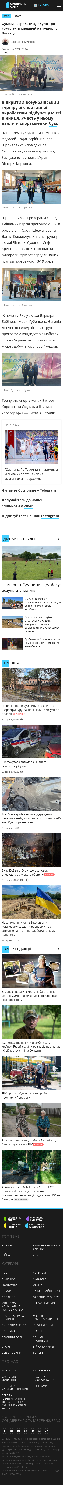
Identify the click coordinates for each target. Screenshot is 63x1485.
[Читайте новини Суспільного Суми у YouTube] (18, 1431)
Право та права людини (13, 1317)
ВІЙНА (6, 1254)
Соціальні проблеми (40, 1339)
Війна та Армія (43, 1346)
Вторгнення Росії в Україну (46, 1247)
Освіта (37, 1284)
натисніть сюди (50, 1470)
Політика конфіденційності (15, 1387)
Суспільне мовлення (9, 1378)
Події (5, 1272)
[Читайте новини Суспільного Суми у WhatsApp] (39, 1431)
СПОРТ (6, 16)
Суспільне (22, 1467)
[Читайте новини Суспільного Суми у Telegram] (32, 1431)
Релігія (38, 1331)
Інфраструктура (44, 1303)
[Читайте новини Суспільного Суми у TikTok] (46, 1431)
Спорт (18, 16)
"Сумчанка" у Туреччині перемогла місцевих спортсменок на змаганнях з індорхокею (31, 474)
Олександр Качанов (22, 41)
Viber (28, 506)
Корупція (39, 1272)
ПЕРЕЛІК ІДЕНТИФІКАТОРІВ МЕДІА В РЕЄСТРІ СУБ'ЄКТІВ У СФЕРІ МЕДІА (14, 1402)
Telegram (48, 490)
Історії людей (43, 1325)
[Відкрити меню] (60, 5)
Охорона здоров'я (46, 1297)
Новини (7, 1245)
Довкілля (8, 1297)
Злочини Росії (12, 1337)
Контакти (9, 1370)
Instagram (50, 515)
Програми (40, 1386)
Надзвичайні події (46, 1290)
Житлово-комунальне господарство (12, 1306)
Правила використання (43, 1378)
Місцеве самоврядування (45, 1317)
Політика (8, 1331)
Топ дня (39, 1352)
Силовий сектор (14, 1325)
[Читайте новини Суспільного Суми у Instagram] (11, 1431)
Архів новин (42, 1370)
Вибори (7, 1290)
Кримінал (9, 1278)
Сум (53, 123)
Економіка (10, 1284)
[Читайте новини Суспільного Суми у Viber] (25, 1431)
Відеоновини (11, 1352)
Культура (39, 1278)
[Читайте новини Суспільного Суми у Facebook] (4, 1431)
